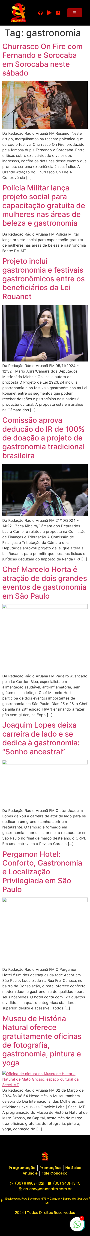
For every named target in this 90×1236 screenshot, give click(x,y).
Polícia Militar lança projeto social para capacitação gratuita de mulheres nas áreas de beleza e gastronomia (43, 205)
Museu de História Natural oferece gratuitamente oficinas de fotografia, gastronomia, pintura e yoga (41, 1040)
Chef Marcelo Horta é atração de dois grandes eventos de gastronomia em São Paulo (44, 582)
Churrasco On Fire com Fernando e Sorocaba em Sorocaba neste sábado (42, 59)
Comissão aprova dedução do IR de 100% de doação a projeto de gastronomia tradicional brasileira (43, 438)
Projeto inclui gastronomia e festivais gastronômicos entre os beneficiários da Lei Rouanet (43, 279)
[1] (77, 1226)
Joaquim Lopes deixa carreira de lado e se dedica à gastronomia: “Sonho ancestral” (41, 738)
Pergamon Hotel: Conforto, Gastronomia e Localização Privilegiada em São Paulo (42, 872)
